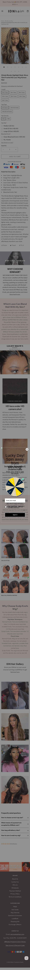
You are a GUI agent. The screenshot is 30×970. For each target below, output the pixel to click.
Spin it (15, 515)
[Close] (27, 449)
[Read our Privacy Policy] (24, 510)
